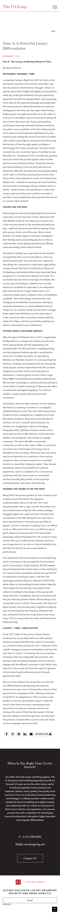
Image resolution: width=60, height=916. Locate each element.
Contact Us (30, 858)
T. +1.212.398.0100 (30, 836)
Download (41, 734)
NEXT (53, 31)
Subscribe (7, 904)
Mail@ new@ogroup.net (30, 844)
